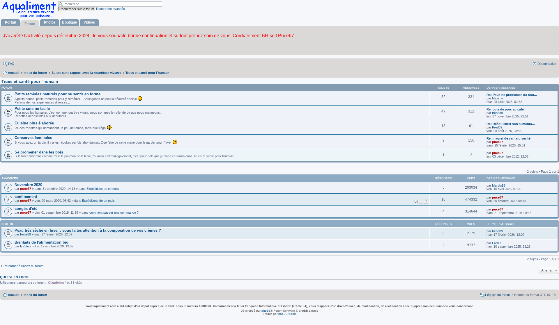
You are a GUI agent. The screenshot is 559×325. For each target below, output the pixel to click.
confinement (26, 196)
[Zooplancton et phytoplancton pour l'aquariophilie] (30, 17)
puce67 (497, 142)
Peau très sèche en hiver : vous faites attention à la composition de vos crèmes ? (88, 230)
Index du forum (35, 295)
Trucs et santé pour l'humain (29, 81)
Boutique (69, 22)
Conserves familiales (33, 137)
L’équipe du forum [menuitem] (497, 295)
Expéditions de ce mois (102, 188)
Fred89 (497, 127)
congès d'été (26, 208)
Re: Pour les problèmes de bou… (512, 95)
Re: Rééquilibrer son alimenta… (511, 124)
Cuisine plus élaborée (34, 123)
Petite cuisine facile (32, 108)
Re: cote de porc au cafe (505, 109)
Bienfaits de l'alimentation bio (41, 242)
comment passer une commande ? (114, 212)
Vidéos (89, 22)
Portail (10, 22)
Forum (29, 24)
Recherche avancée (110, 8)
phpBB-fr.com (287, 313)
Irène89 (497, 113)
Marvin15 (498, 185)
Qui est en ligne (14, 277)
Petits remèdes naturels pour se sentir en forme (57, 94)
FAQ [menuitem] (11, 63)
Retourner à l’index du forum (23, 266)
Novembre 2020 (28, 185)
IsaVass (25, 246)
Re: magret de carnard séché (508, 138)
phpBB (266, 310)
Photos (50, 22)
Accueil (13, 295)
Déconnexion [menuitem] (546, 63)
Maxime (497, 98)
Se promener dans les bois (39, 152)
